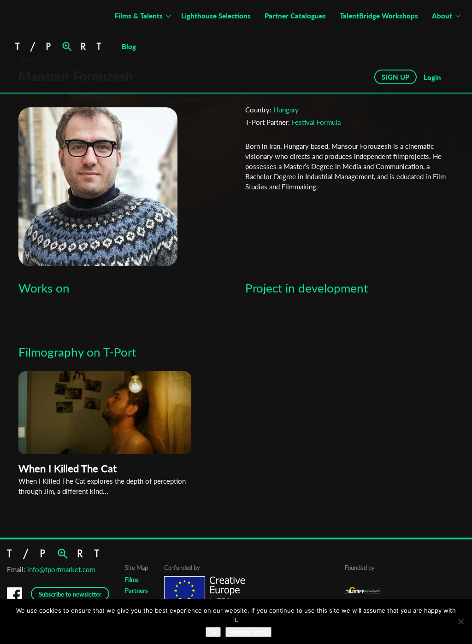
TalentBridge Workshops (379, 16)
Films (132, 579)
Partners (136, 590)
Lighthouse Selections (216, 16)
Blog (129, 46)
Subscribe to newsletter (70, 594)
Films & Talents (139, 16)
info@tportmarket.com (61, 569)
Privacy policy (248, 632)
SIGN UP (395, 77)
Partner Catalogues (295, 16)
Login (432, 77)
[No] (460, 621)
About (442, 16)
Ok (213, 632)
